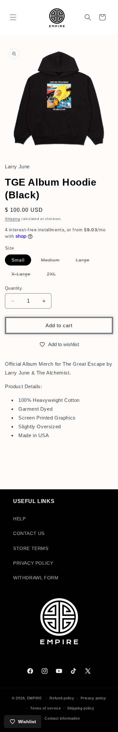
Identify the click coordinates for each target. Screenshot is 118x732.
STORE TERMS (31, 548)
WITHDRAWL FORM (35, 577)
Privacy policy (93, 698)
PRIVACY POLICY (33, 563)
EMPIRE (35, 698)
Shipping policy (80, 708)
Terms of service (45, 708)
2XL (55, 275)
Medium (53, 261)
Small (18, 260)
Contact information (62, 718)
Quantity (13, 288)
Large (86, 261)
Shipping (12, 219)
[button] (13, 17)
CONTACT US (29, 533)
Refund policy (61, 698)
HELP (19, 518)
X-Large (24, 275)
